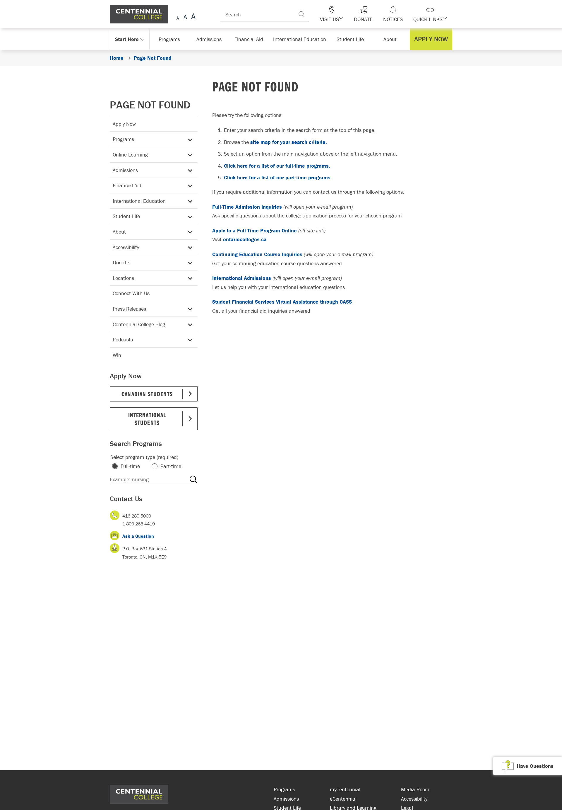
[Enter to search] (313, 14)
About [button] (391, 39)
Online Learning (130, 154)
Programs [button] (170, 39)
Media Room (415, 789)
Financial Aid (127, 185)
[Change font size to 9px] (177, 17)
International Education (139, 201)
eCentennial (343, 798)
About (119, 231)
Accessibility (126, 247)
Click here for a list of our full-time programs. (277, 165)
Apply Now (124, 123)
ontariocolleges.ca (245, 239)
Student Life (126, 216)
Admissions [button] (211, 39)
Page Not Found (150, 104)
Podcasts (123, 339)
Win (117, 355)
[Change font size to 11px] (192, 17)
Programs (123, 139)
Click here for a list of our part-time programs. (278, 177)
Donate (121, 262)
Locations (123, 278)
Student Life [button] (350, 39)
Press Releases (129, 308)
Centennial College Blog (139, 324)
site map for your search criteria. (288, 142)
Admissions (125, 170)
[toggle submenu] (189, 139)
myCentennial (345, 789)
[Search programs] (193, 479)
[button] (342, 14)
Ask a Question (138, 536)
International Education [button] (301, 39)
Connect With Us (131, 293)
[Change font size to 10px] (185, 17)
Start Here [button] (127, 39)
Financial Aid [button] (251, 39)
